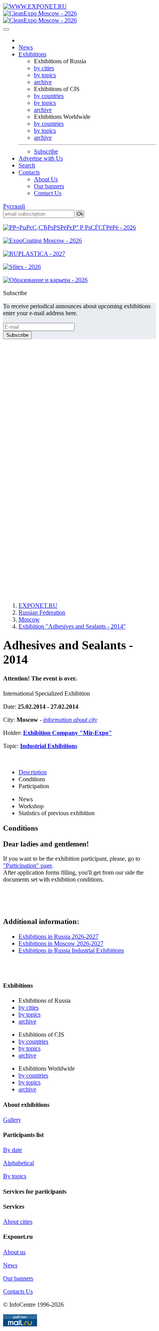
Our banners (49, 186)
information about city (70, 719)
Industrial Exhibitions (48, 746)
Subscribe (46, 151)
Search (27, 165)
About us (14, 1252)
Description (33, 772)
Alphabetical (18, 1163)
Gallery (12, 1119)
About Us (46, 179)
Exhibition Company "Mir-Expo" (67, 733)
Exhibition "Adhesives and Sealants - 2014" (72, 626)
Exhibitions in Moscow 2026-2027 (61, 943)
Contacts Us (18, 1291)
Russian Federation (42, 612)
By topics (14, 1176)
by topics (45, 75)
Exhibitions (32, 54)
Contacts (29, 172)
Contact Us (47, 193)
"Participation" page (27, 865)
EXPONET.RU (38, 605)
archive (43, 82)
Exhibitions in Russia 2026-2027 (58, 936)
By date (12, 1150)
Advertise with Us (41, 158)
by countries (49, 96)
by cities (44, 68)
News (26, 47)
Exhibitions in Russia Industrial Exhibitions (71, 950)
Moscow (29, 619)
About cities (17, 1221)
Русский (14, 206)
